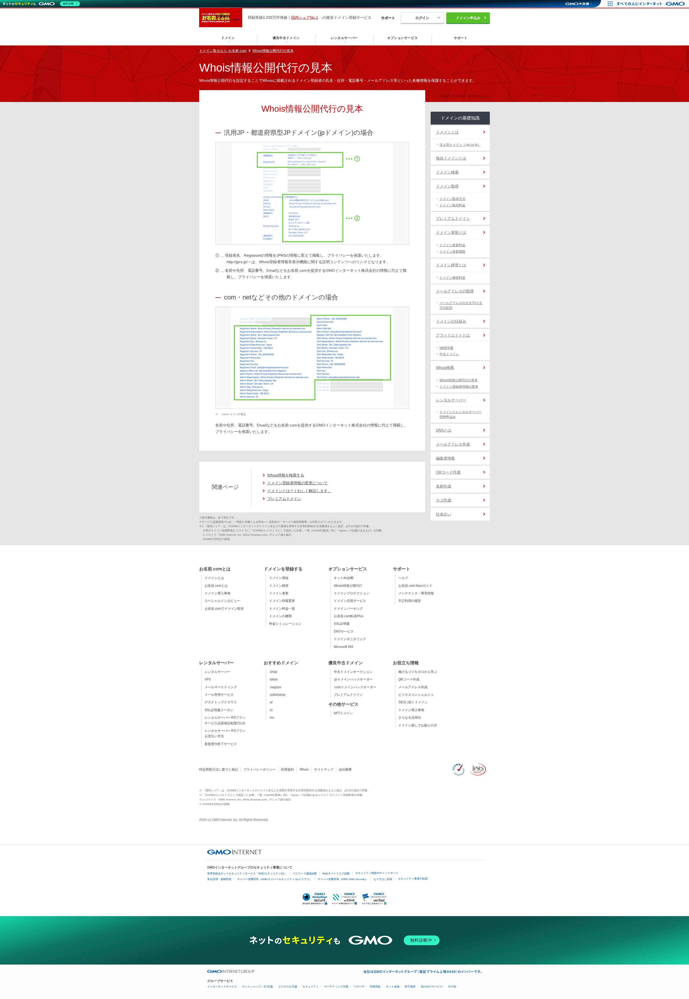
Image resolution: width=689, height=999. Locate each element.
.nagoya (275, 687)
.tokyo (273, 679)
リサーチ (359, 986)
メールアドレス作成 (453, 444)
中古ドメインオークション (353, 672)
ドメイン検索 (447, 172)
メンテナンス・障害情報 (416, 593)
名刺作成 (443, 486)
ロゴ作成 (443, 500)
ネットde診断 (344, 578)
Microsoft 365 (343, 647)
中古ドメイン (449, 354)
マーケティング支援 (336, 986)
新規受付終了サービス (221, 744)
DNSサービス (344, 631)
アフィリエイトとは (453, 335)
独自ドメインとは (451, 158)
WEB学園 (446, 348)
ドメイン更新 (279, 593)
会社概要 (345, 769)
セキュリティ (311, 986)
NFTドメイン (343, 713)
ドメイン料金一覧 (282, 608)
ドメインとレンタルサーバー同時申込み (460, 414)
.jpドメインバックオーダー (353, 679)
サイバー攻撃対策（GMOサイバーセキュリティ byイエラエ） (274, 879)
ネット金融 (392, 986)
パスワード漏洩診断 (305, 873)
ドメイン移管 (279, 586)
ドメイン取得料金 (452, 205)
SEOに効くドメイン (413, 702)
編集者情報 (445, 458)
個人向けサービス (431, 986)
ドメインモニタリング (350, 639)
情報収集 (375, 986)
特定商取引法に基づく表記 (218, 769)
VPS (208, 679)
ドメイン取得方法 (452, 199)
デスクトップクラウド (221, 702)
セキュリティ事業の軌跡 (413, 878)
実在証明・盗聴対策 (219, 879)
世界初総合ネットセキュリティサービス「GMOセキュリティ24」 (247, 873)
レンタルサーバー (451, 400)
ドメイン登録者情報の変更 (459, 387)
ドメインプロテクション (351, 593)
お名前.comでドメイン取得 (224, 608)
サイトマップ (323, 769)
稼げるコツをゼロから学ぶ (417, 672)
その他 (452, 986)
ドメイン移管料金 (452, 278)
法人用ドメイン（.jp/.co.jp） (460, 145)
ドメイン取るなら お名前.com (223, 51)
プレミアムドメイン (284, 498)
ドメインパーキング (348, 608)
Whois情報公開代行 (348, 586)
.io (271, 710)
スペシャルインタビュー (222, 601)
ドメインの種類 (280, 616)
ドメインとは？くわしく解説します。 (299, 491)
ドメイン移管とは (451, 265)
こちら (486, 96)
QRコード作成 (448, 472)
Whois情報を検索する (285, 475)
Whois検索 (445, 367)
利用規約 (287, 769)
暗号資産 (410, 986)
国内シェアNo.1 (304, 17)
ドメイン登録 (279, 578)
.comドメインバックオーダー (355, 687)
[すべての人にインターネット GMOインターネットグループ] (651, 4)
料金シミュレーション (285, 624)
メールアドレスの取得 (455, 291)
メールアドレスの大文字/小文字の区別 (461, 305)
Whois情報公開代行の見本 (273, 51)
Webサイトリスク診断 (336, 873)
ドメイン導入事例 (217, 593)
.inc (271, 717)
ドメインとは (447, 132)
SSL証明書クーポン (219, 710)
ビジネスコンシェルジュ (416, 695)
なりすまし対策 (383, 879)
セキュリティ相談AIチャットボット (376, 872)
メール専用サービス (219, 695)
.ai (271, 702)
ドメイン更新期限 (452, 251)
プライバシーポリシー (259, 769)
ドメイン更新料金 (452, 245)
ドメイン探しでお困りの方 (417, 725)
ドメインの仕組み (451, 321)
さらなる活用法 (409, 717)
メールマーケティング (221, 687)
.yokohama (277, 695)
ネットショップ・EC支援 (257, 986)
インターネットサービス (222, 986)
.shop (273, 672)
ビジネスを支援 (287, 986)
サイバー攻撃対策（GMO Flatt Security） (343, 879)
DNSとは (443, 430)
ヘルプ (403, 578)
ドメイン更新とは (451, 232)
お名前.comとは (216, 586)
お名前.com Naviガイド (415, 586)
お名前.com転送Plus (348, 616)
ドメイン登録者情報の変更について (297, 483)
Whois (304, 769)
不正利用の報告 (409, 601)
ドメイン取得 (447, 186)
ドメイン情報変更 (282, 601)
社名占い (443, 514)
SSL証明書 (342, 624)
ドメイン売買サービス (350, 601)
